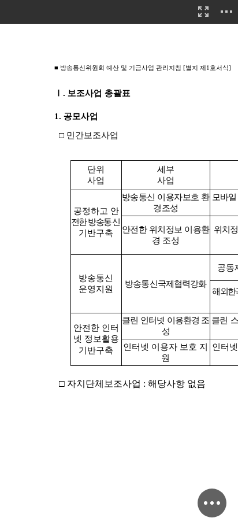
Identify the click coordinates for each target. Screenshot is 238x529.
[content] (119, 264)
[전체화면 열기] (203, 11)
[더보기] (226, 11)
